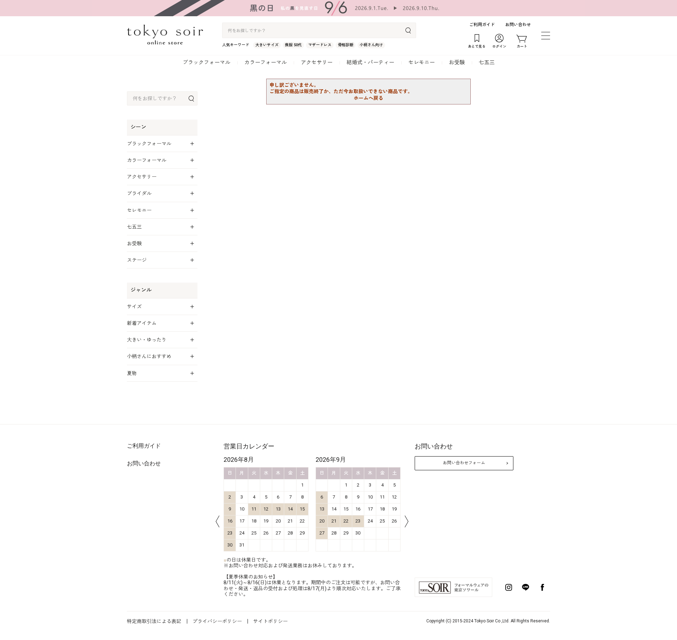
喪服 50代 (293, 45)
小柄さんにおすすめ (149, 356)
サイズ (134, 306)
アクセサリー (317, 62)
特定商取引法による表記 (154, 621)
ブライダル (139, 193)
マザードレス (319, 45)
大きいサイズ (267, 45)
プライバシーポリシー (217, 621)
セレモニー (421, 62)
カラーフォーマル (265, 62)
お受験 (457, 62)
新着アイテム (142, 323)
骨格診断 (345, 45)
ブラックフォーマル (206, 62)
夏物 (132, 373)
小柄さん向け (371, 45)
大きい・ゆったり (146, 340)
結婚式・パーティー (370, 62)
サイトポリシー (270, 621)
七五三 (487, 62)
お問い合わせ (518, 24)
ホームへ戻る (368, 98)
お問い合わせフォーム (464, 462)
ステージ (137, 260)
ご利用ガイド (482, 24)
